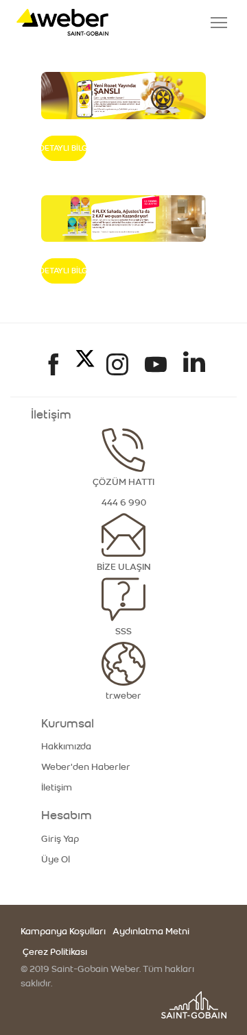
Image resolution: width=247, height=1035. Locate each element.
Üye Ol (55, 859)
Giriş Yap (60, 839)
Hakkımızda (66, 746)
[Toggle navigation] (219, 23)
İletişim (56, 787)
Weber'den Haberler (85, 767)
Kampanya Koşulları (63, 931)
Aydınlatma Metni (151, 931)
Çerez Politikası (54, 952)
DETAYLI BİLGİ (63, 148)
